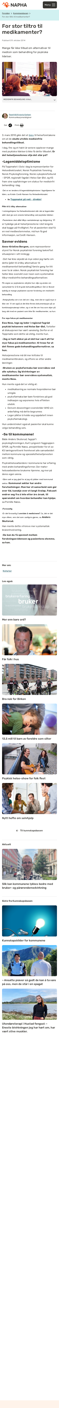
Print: (17, 125)
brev (31, 135)
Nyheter (7, 571)
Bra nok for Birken (14, 699)
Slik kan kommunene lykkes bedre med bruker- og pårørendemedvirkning (27, 885)
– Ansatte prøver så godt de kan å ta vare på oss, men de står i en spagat (29, 982)
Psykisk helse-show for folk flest (24, 778)
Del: (6, 125)
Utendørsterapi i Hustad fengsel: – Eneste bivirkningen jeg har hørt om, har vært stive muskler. (28, 1027)
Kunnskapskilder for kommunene (23, 940)
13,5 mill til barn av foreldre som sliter (26, 738)
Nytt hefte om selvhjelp (17, 818)
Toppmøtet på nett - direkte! (25, 199)
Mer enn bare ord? (14, 619)
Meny (48, 4)
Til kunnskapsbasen (31, 830)
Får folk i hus (10, 659)
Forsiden (6, 13)
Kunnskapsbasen (20, 13)
